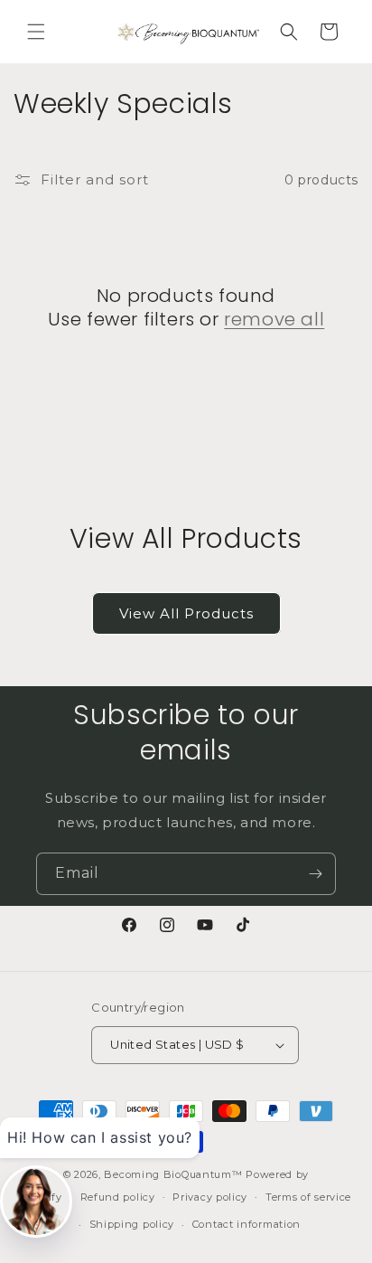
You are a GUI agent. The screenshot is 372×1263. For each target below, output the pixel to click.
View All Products (186, 613)
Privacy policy (209, 1197)
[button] (36, 32)
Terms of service (308, 1197)
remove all (274, 319)
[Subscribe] (315, 874)
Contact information (246, 1224)
